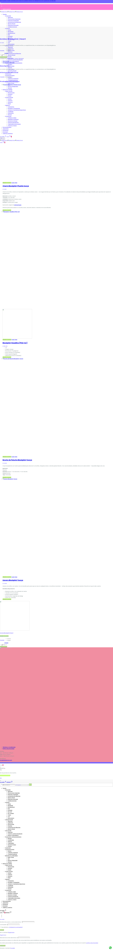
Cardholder (11, 66)
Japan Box (5, 903)
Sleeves (10, 67)
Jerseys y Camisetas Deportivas (16, 884)
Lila (9, 859)
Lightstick (10, 823)
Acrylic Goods (10, 58)
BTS (9, 808)
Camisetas (11, 881)
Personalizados (7, 901)
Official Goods (9, 819)
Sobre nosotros (7, 9)
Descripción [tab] (6, 61)
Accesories (8, 890)
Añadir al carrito (3, 57)
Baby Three (11, 83)
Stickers (10, 868)
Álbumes (10, 17)
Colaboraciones (12, 27)
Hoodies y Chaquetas (13, 882)
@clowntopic (17, 205)
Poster (9, 870)
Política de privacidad (8, 748)
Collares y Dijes (12, 892)
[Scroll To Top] (1, 778)
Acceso (2, 929)
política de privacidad (92, 943)
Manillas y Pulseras (13, 893)
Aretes (16, 58)
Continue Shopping (5, 775)
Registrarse (11, 932)
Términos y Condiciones (9, 747)
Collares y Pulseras (13, 78)
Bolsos (9, 851)
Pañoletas (10, 887)
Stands (10, 846)
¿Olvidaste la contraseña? (16, 927)
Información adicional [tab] (8, 62)
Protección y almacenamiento (13, 837)
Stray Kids (8, 16)
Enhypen (10, 36)
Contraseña (3, 924)
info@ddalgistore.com (6, 760)
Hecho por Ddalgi (7, 863)
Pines (9, 877)
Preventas (5, 904)
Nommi (10, 862)
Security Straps (12, 71)
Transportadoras (13, 80)
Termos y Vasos (12, 899)
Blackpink (10, 31)
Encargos (5, 906)
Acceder (12, 948)
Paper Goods (8, 865)
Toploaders (11, 843)
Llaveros (10, 876)
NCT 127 (10, 812)
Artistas (7, 28)
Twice (9, 41)
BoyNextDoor (11, 33)
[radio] (9, 49)
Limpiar (6, 53)
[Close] (0, 2)
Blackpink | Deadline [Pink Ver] (15, 343)
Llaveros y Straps (12, 895)
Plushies (10, 52)
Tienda (5, 14)
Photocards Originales (14, 19)
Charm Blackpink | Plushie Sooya (16, 186)
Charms (10, 874)
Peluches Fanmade (13, 25)
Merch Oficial (11, 24)
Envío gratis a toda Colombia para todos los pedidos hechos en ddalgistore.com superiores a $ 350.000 (28, 1)
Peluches (10, 832)
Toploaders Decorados (14, 898)
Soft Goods (8, 56)
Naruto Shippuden (12, 860)
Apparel (7, 879)
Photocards (11, 50)
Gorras (10, 888)
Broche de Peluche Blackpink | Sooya (17, 460)
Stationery (8, 74)
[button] (7, 182)
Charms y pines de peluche (15, 60)
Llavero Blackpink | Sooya (13, 580)
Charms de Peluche (13, 896)
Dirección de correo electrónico (9, 937)
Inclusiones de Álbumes (14, 22)
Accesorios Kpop (9, 75)
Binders (10, 64)
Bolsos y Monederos (13, 61)
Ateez (9, 30)
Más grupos (11, 44)
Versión (2, 50)
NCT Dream (11, 813)
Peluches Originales (13, 20)
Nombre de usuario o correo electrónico (11, 922)
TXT (9, 42)
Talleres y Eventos (7, 907)
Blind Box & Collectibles (11, 855)
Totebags (10, 885)
